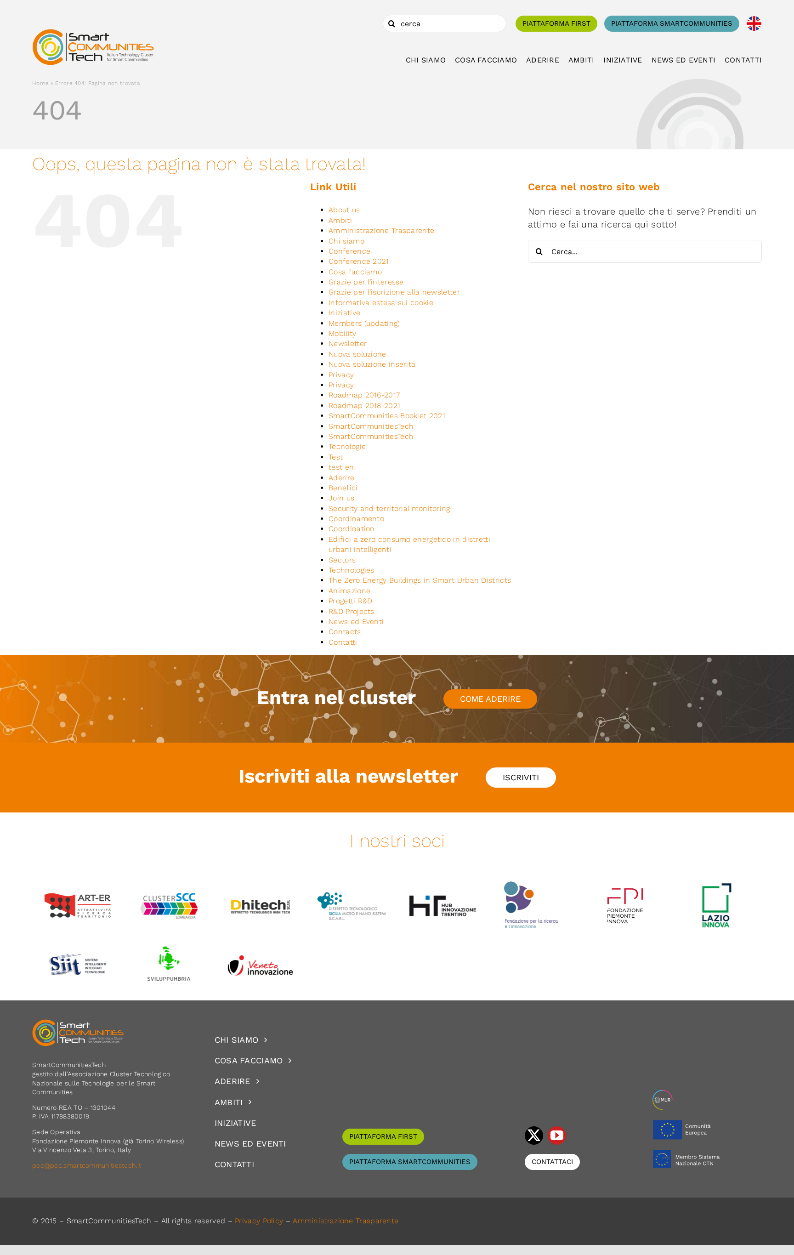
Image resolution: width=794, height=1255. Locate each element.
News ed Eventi (356, 621)
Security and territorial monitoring (389, 508)
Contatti (343, 642)
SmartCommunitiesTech (371, 426)
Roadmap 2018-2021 (364, 405)
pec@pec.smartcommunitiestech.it (87, 1165)
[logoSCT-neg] (78, 1023)
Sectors (342, 560)
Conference (349, 251)
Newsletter (348, 343)
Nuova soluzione (357, 354)
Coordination (352, 528)
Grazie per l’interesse (366, 282)
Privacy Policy (259, 1220)
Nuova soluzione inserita (372, 364)
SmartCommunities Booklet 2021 (387, 415)
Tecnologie (347, 446)
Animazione (349, 590)
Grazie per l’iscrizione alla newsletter (394, 292)
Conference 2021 (359, 261)
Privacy (341, 374)
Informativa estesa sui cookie (381, 302)
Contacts (345, 631)
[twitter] (534, 1135)
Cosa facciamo (355, 271)
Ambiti (340, 220)
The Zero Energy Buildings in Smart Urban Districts (420, 580)
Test (336, 457)
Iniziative (344, 312)
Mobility (342, 333)
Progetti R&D (351, 600)
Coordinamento (356, 518)
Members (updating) (364, 323)
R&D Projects (351, 611)
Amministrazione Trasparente (381, 230)
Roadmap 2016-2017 (364, 395)
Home (40, 83)
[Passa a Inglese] (754, 23)
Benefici (343, 487)
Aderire (341, 477)
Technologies (351, 570)
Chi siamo (346, 241)
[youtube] (557, 1135)
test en (341, 467)
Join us (341, 498)
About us (344, 209)
